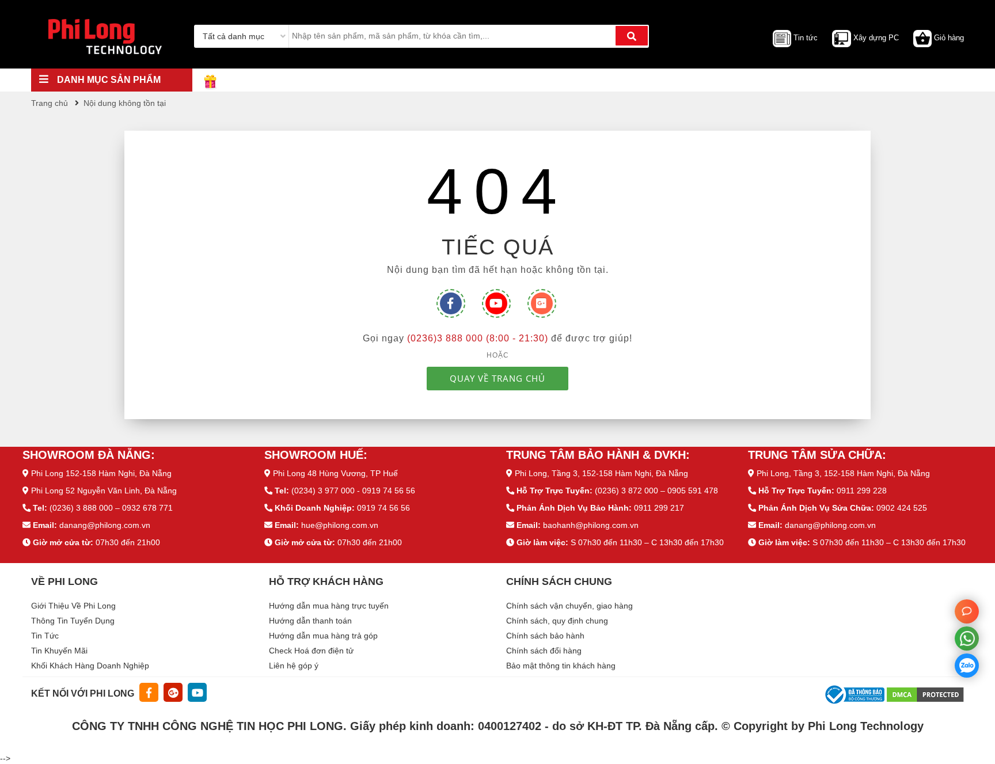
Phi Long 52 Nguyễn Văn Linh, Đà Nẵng (104, 490)
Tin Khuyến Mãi (59, 650)
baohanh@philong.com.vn (591, 525)
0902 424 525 (901, 507)
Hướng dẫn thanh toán (310, 620)
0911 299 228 (862, 490)
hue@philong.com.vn (339, 525)
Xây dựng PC (876, 37)
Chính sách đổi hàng (544, 650)
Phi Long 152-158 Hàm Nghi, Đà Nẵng (101, 473)
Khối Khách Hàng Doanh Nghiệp (90, 665)
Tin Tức (45, 635)
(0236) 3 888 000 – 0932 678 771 (111, 507)
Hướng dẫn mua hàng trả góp (323, 635)
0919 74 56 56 (383, 507)
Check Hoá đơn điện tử (311, 650)
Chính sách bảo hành (545, 635)
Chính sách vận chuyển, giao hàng (569, 605)
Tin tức (805, 37)
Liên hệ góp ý (293, 665)
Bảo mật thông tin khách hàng (561, 665)
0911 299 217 (659, 507)
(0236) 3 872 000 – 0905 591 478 (656, 490)
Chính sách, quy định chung (557, 620)
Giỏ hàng (949, 37)
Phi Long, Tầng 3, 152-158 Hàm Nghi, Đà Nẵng (601, 473)
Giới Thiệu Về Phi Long (73, 605)
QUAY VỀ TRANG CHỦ (497, 378)
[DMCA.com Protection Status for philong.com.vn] (925, 693)
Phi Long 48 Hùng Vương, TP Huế (335, 473)
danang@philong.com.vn (104, 525)
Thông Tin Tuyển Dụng (73, 620)
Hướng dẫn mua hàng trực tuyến (329, 605)
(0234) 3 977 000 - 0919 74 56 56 (353, 490)
